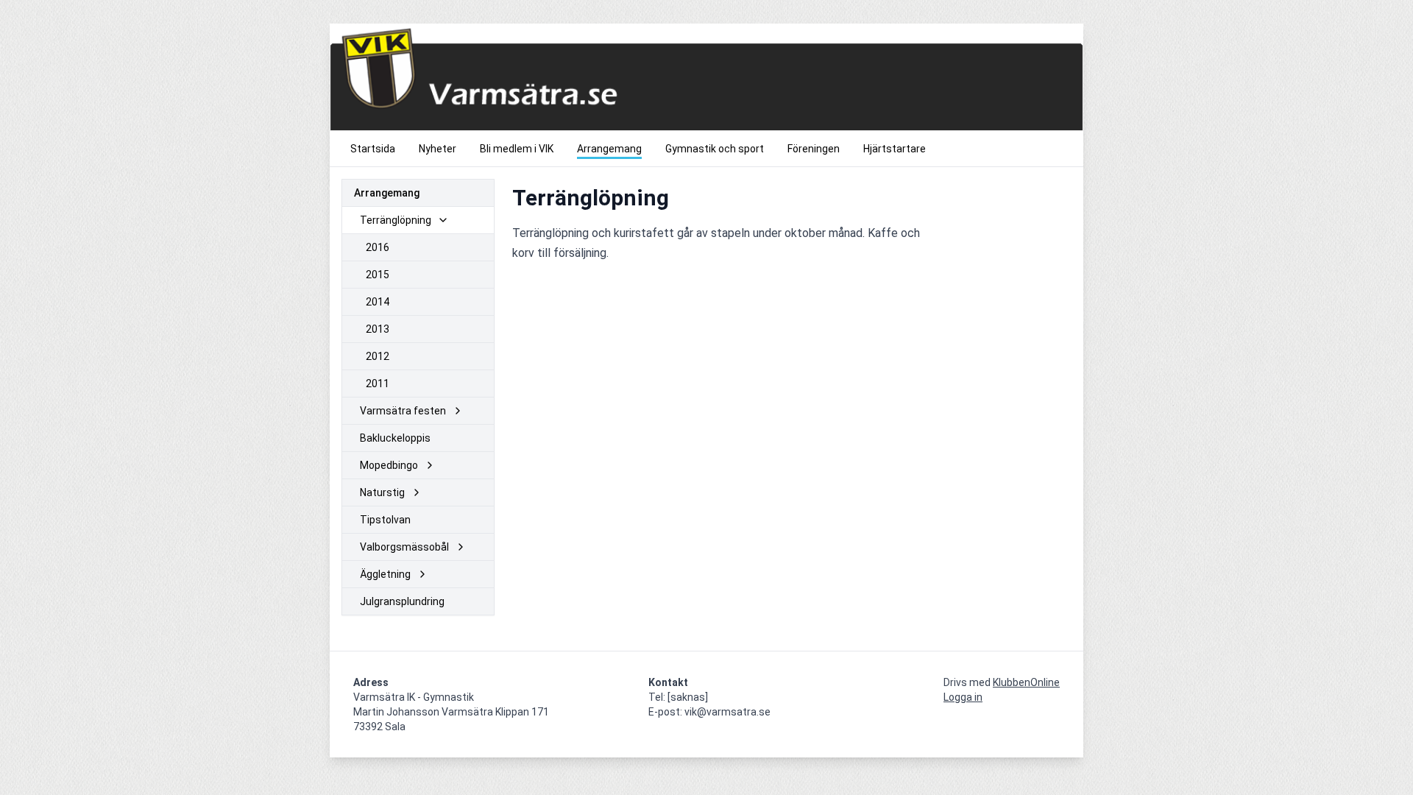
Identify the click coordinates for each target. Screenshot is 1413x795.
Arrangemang (386, 193)
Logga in (962, 697)
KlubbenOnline (1026, 682)
